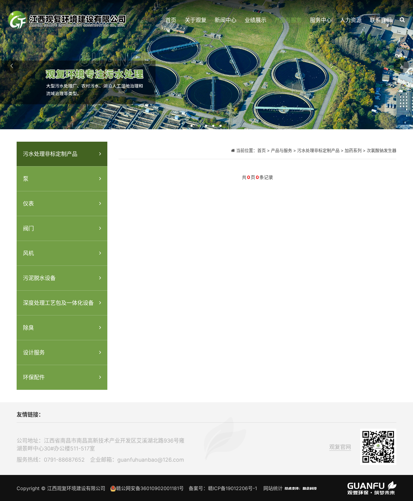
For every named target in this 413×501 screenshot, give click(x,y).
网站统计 (273, 488)
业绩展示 (255, 20)
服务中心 (321, 20)
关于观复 (196, 20)
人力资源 (351, 20)
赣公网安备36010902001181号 (150, 488)
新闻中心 (225, 20)
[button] (192, 126)
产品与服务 (288, 20)
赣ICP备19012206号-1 (232, 488)
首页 (170, 20)
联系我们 (381, 20)
